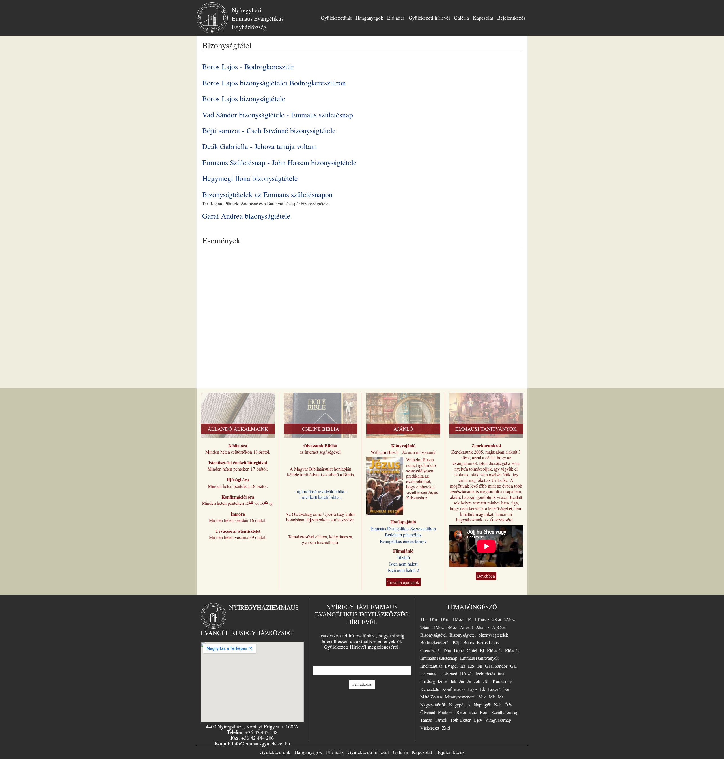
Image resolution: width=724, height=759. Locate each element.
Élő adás (396, 17)
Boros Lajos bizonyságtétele (243, 98)
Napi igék (482, 705)
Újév (477, 720)
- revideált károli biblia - (320, 497)
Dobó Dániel (465, 650)
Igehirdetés (485, 673)
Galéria (461, 17)
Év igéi (451, 666)
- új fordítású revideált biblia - (320, 491)
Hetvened (448, 673)
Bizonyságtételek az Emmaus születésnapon (267, 194)
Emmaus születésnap (438, 658)
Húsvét (466, 673)
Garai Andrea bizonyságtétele (246, 216)
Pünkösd (446, 712)
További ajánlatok (403, 582)
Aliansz (482, 627)
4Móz (438, 627)
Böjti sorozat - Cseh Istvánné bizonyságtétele (269, 130)
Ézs (471, 666)
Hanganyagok (369, 17)
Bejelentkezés (511, 17)
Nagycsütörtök (433, 705)
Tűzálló (403, 557)
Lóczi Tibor (498, 689)
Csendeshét (430, 650)
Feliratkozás (362, 684)
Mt (500, 697)
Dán (447, 650)
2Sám (425, 627)
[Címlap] (214, 17)
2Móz (509, 619)
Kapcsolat (483, 17)
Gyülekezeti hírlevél (429, 17)
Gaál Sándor (496, 666)
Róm (484, 712)
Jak (453, 681)
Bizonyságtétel (433, 635)
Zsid (446, 728)
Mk (492, 697)
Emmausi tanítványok (479, 658)
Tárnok (441, 720)
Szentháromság (504, 712)
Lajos (472, 689)
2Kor (496, 619)
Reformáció (466, 712)
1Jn (423, 619)
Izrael (443, 681)
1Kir (433, 619)
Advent (466, 627)
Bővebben (486, 576)
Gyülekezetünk (336, 17)
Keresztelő (429, 689)
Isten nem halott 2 (403, 570)
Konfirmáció (453, 689)
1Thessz (482, 619)
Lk (482, 689)
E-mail (362, 661)
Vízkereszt (429, 728)
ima (501, 673)
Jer (461, 681)
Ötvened (427, 712)
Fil (479, 666)
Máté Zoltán (431, 697)
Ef (482, 650)
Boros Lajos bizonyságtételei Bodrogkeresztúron (274, 82)
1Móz (458, 619)
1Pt (469, 619)
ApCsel (499, 627)
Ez (462, 666)
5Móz (452, 627)
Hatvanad (429, 673)
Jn (469, 681)
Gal (513, 666)
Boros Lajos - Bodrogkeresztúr (248, 66)
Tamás (426, 720)
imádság (427, 681)
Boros (468, 642)
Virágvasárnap (498, 720)
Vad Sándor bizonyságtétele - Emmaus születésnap (277, 114)
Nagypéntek (460, 705)
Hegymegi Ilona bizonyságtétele (250, 178)
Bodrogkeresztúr (435, 642)
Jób (477, 681)
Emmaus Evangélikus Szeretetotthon (403, 528)
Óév (508, 705)
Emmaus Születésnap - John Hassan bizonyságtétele (279, 162)
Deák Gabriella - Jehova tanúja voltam (259, 146)
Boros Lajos (488, 642)
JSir (486, 681)
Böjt (456, 642)
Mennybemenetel (460, 697)
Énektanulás (431, 666)
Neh (498, 705)
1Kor (445, 619)
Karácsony (502, 681)
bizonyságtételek (493, 635)
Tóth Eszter (460, 720)
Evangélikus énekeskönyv (403, 541)
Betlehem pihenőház (403, 535)
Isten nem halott (403, 564)
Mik (482, 697)
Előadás (512, 650)
